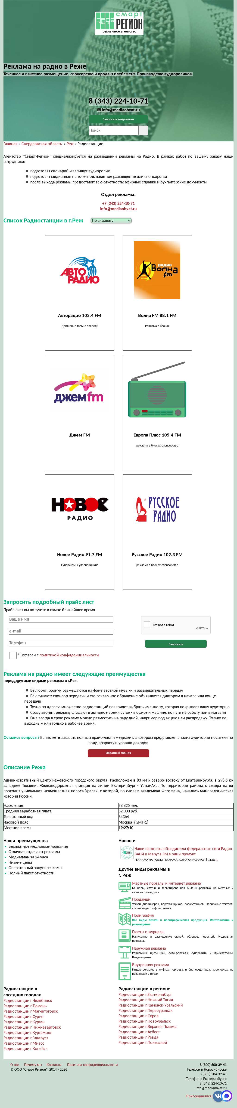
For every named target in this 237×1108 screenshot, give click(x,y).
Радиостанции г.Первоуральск (145, 1011)
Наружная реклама (149, 948)
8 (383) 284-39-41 (213, 1074)
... (216, 860)
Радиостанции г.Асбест (139, 1032)
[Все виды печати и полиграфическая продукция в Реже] (124, 924)
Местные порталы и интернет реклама (166, 883)
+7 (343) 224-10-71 (118, 204)
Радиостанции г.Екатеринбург (145, 995)
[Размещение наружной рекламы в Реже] (124, 957)
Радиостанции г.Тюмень (25, 1006)
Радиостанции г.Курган (24, 1022)
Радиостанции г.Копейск (25, 1049)
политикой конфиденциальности (69, 655)
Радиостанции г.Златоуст (25, 1038)
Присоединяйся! (199, 1096)
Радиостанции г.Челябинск (27, 1001)
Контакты (54, 1065)
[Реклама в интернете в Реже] (124, 891)
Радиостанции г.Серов (138, 1016)
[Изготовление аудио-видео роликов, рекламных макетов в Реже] (124, 908)
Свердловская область (42, 144)
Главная (10, 144)
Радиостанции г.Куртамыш (27, 1033)
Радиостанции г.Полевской (142, 1043)
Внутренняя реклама (150, 965)
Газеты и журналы (148, 932)
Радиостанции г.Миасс (23, 1043)
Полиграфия (143, 915)
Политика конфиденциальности (92, 1065)
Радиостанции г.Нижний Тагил (145, 1000)
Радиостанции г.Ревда (138, 1037)
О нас (14, 1065)
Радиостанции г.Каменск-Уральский (150, 1005)
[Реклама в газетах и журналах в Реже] (124, 941)
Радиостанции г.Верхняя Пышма (147, 1027)
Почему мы (33, 1065)
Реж (70, 144)
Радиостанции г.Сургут (23, 1017)
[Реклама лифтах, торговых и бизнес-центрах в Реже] (124, 979)
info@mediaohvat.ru (118, 209)
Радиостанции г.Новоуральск (144, 1021)
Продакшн (141, 899)
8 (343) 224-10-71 (213, 1083)
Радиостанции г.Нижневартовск (32, 1027)
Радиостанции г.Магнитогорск (30, 1011)
